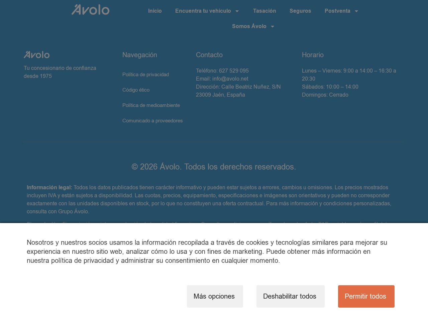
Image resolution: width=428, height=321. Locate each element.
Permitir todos (365, 296)
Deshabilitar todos (289, 296)
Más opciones (214, 296)
